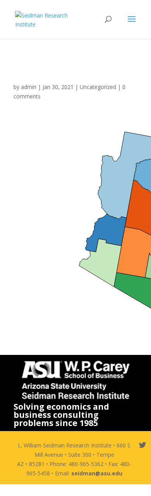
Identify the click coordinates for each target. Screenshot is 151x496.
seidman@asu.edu (96, 473)
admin (28, 87)
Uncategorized (98, 87)
